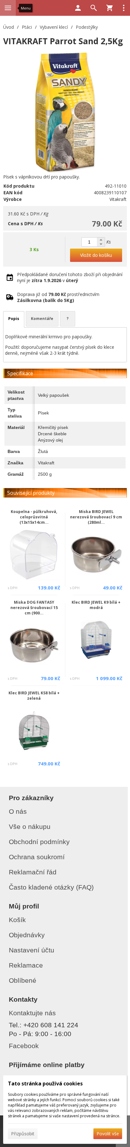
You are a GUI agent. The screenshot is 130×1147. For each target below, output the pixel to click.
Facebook (24, 1045)
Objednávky (27, 935)
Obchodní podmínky (39, 841)
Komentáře (42, 318)
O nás (18, 811)
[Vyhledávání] (94, 8)
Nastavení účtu (31, 950)
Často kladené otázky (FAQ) (51, 887)
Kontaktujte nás (32, 1013)
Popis (13, 318)
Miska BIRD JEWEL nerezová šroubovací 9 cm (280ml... (96, 517)
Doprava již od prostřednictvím (58, 297)
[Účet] (78, 8)
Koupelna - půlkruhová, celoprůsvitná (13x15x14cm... (34, 517)
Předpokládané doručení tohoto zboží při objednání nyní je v (69, 277)
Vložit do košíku (96, 255)
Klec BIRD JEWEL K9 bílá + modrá (96, 605)
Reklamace (26, 965)
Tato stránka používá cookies (45, 1083)
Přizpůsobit (22, 1134)
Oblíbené (22, 980)
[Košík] (109, 8)
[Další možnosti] (123, 8)
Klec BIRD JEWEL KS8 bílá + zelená (34, 695)
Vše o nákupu (29, 826)
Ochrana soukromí (37, 856)
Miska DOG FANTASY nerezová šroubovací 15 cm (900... (34, 608)
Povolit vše (108, 1134)
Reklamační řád (32, 872)
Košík (17, 919)
